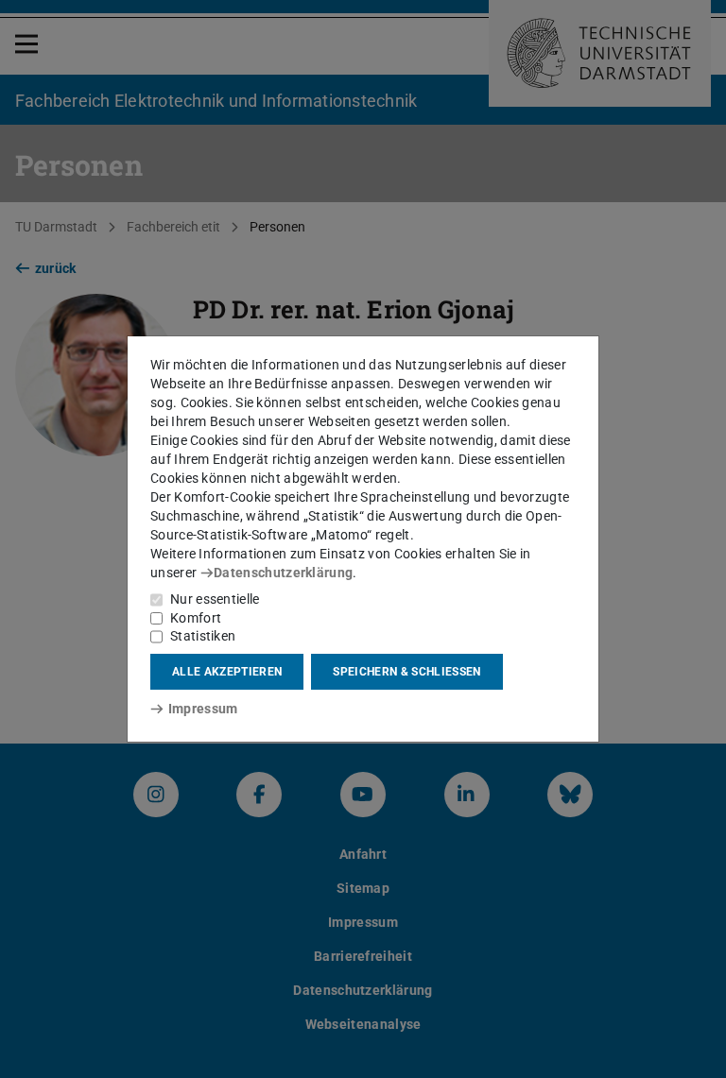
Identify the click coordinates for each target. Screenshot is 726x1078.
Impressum (202, 708)
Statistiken (202, 635)
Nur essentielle (215, 599)
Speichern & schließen (406, 671)
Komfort (195, 617)
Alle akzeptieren (227, 671)
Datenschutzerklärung (283, 572)
